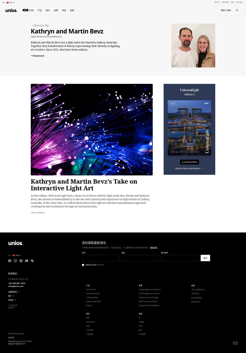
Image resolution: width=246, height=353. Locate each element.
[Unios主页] (11, 10)
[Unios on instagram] (15, 261)
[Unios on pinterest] (21, 261)
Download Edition (190, 162)
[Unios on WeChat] (32, 261)
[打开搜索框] (237, 10)
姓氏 (123, 252)
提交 (205, 258)
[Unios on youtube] (26, 261)
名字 (84, 252)
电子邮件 (164, 252)
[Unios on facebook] (9, 261)
